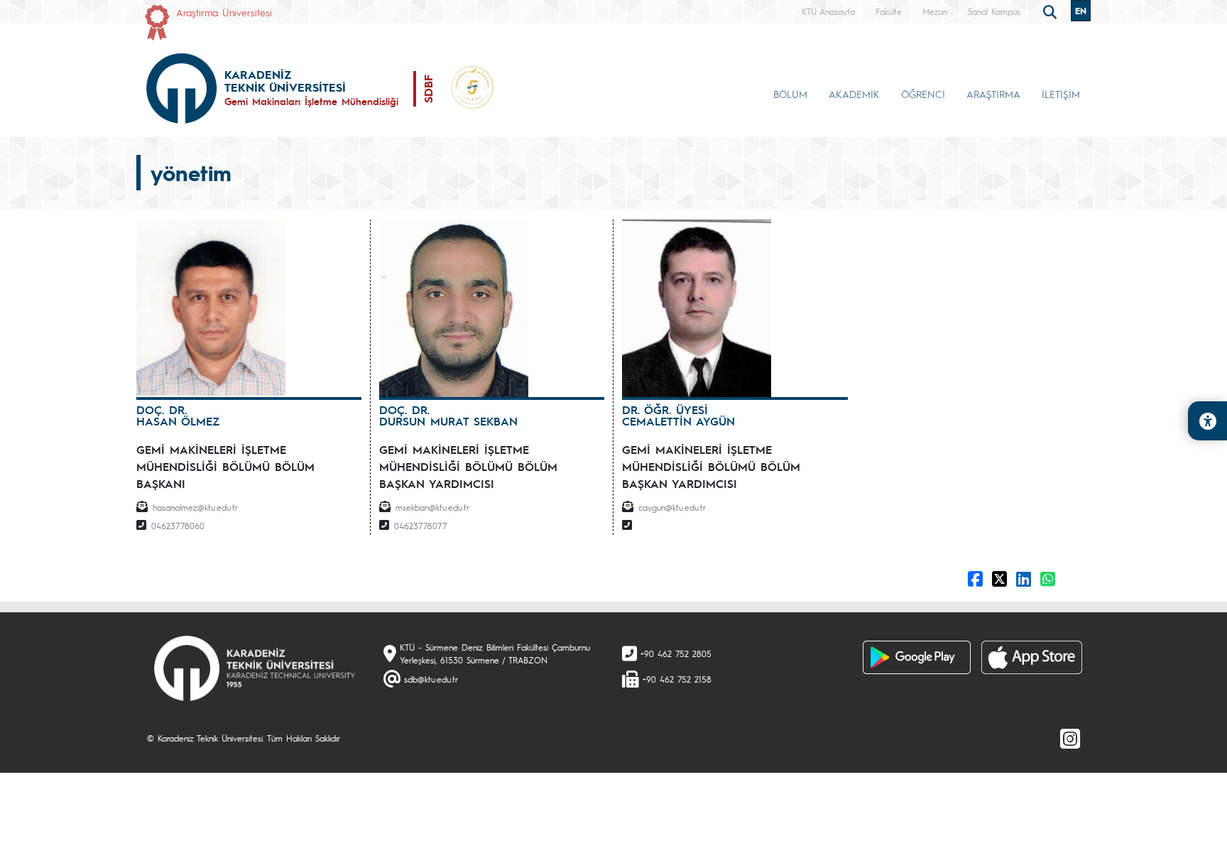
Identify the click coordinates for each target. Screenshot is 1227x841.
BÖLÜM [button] (790, 93)
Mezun (934, 11)
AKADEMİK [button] (854, 93)
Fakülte (889, 11)
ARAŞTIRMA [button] (993, 93)
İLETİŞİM (1061, 93)
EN (1080, 10)
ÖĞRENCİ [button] (923, 93)
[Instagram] (1070, 738)
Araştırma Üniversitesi (224, 12)
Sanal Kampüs (994, 11)
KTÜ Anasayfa (828, 11)
